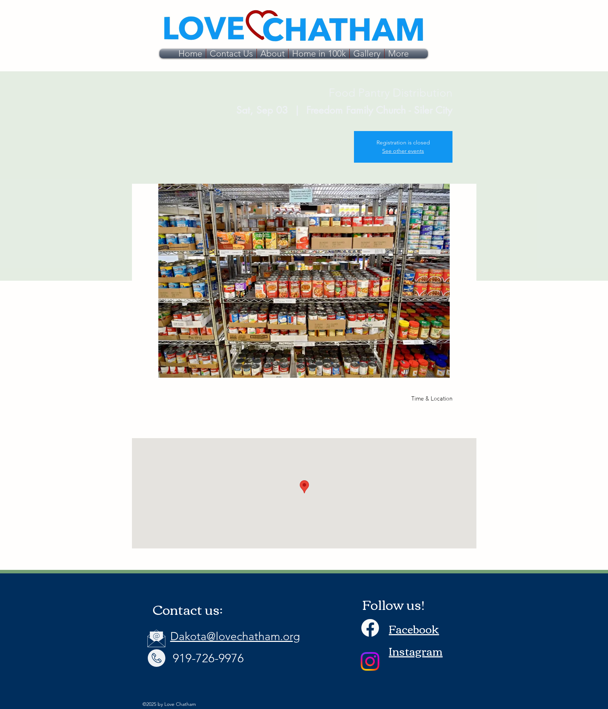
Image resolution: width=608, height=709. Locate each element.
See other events (403, 151)
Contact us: (188, 609)
